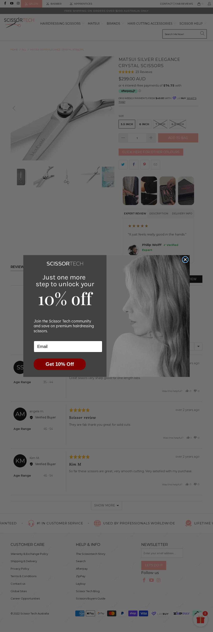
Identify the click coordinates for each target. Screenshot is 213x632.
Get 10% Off (60, 364)
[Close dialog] (185, 259)
